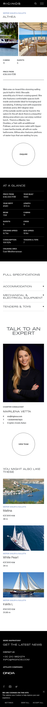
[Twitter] (16, 686)
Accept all (38, 703)
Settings (9, 703)
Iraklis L (8, 604)
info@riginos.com (16, 659)
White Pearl (10, 557)
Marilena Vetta (17, 411)
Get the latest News (22, 644)
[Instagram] (10, 686)
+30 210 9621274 (14, 656)
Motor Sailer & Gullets (14, 13)
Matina (7, 511)
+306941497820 (15, 419)
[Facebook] (3, 686)
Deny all (25, 703)
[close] (44, 692)
